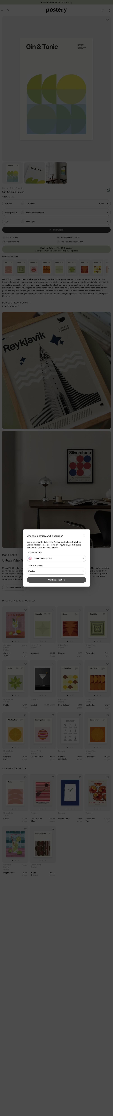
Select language (35, 565)
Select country (35, 552)
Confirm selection (56, 580)
